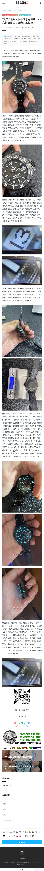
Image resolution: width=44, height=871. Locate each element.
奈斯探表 (16, 862)
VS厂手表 (21, 15)
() (23, 716)
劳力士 (18, 294)
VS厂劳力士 (15, 15)
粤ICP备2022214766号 (26, 862)
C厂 (14, 450)
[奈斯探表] (22, 3)
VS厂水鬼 (28, 15)
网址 (4, 815)
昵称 (5, 804)
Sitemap (22, 858)
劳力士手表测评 (8, 27)
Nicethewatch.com (22, 864)
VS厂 (21, 122)
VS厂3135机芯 (6, 15)
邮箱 (5, 809)
